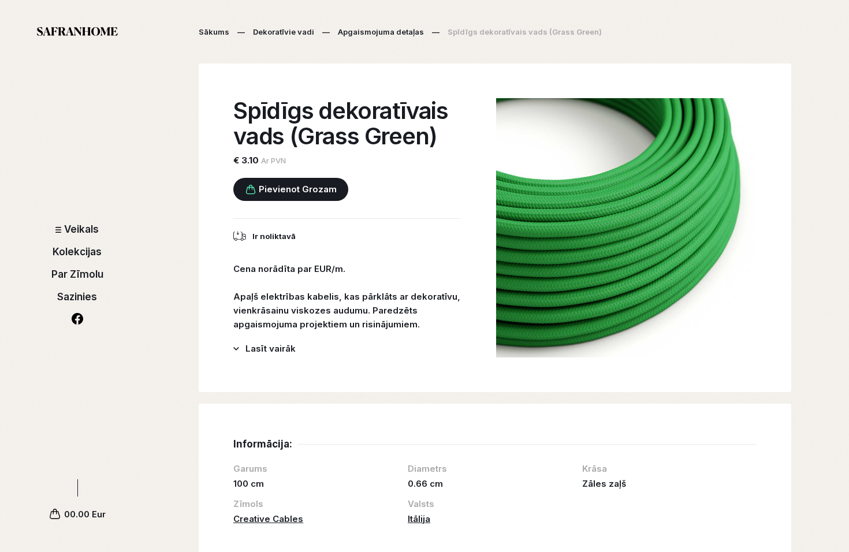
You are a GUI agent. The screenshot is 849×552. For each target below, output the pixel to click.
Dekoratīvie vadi (283, 31)
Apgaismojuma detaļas (381, 31)
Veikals (81, 229)
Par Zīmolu (77, 274)
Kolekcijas (77, 252)
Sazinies (77, 297)
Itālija (419, 518)
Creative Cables (268, 518)
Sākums (214, 31)
